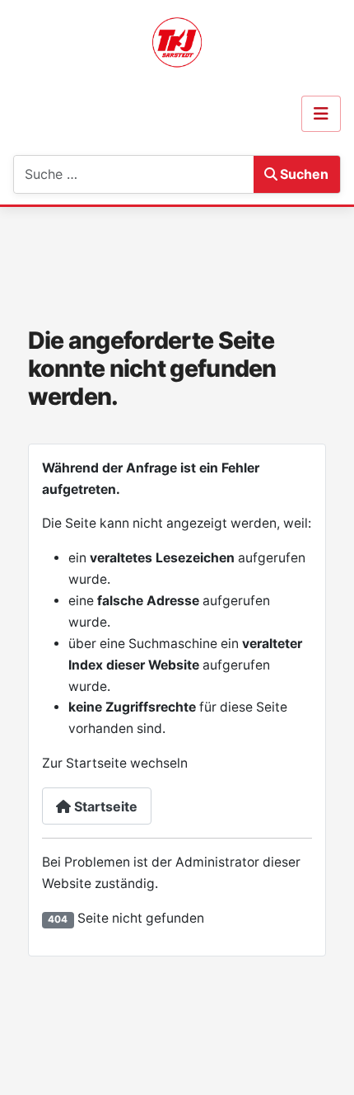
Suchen (304, 174)
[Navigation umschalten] (321, 114)
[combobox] (96, 174)
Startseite (104, 806)
